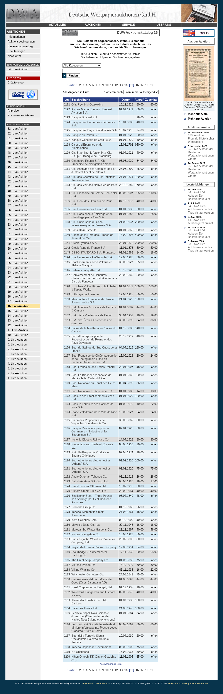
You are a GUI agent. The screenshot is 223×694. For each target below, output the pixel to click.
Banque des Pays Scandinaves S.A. (94, 130)
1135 (67, 201)
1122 (67, 109)
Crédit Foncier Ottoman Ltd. (88, 486)
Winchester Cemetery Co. (87, 574)
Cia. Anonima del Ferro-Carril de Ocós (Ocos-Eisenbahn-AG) (91, 581)
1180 (67, 524)
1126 (67, 135)
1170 (67, 460)
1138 (67, 222)
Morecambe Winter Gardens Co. (91, 529)
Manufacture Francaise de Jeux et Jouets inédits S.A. (93, 301)
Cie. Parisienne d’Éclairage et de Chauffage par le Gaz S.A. (92, 215)
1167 (67, 439)
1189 (67, 574)
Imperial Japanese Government (91, 647)
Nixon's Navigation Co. (85, 534)
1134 (67, 193)
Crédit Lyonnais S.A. (84, 243)
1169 (67, 452)
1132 (67, 177)
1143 (67, 252)
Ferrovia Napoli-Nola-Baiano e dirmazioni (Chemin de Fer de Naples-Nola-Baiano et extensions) (93, 616)
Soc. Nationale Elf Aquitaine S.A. (92, 391)
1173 (67, 481)
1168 (67, 444)
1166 (67, 428)
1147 (67, 275)
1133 (67, 185)
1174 (67, 486)
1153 (67, 320)
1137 (67, 214)
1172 (67, 476)
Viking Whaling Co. (83, 569)
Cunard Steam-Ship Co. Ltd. (89, 491)
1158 (67, 367)
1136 (67, 209)
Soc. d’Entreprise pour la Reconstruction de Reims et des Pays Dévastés (91, 339)
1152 (67, 315)
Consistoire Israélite (83, 230)
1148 (67, 286)
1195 (67, 613)
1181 (67, 529)
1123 (67, 117)
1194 (67, 608)
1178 (67, 512)
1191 (67, 587)
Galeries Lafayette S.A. (86, 270)
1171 (67, 468)
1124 (67, 122)
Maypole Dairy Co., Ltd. (86, 524)
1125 (67, 130)
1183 (67, 539)
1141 (67, 243)
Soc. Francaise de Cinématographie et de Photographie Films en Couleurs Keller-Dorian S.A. (94, 359)
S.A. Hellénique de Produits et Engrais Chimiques (90, 454)
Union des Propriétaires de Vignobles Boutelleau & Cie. (89, 421)
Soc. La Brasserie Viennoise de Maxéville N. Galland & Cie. (91, 376)
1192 (67, 592)
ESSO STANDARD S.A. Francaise (93, 252)
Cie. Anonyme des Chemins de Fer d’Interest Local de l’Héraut (93, 170)
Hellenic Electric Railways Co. (90, 439)
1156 (67, 347)
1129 (67, 152)
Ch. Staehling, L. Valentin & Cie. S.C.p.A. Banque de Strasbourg (91, 154)
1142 (67, 247)
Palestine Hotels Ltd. (84, 608)
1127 (67, 139)
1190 (67, 579)
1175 (67, 491)
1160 (67, 383)
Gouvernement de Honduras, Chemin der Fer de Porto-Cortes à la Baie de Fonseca (94, 278)
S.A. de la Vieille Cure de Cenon (91, 315)
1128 (67, 144)
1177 (67, 507)
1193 (67, 600)
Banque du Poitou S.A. (85, 135)
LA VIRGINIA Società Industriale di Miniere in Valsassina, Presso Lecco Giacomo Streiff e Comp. (94, 628)
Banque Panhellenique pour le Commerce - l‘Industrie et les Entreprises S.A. (90, 431)
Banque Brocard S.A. (84, 117)
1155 (67, 336)
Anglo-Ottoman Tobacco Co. (89, 476)
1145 (67, 262)
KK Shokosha (80, 651)
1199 (67, 651)
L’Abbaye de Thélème (85, 294)
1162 (67, 396)
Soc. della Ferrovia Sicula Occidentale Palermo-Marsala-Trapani (90, 639)
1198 (67, 647)
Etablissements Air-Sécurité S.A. (92, 257)
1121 (67, 104)
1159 (67, 375)
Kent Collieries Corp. (84, 520)
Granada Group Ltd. (83, 507)
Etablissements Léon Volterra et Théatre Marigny (91, 263)
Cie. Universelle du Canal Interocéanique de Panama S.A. (91, 223)
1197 (67, 635)
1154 (67, 328)
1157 (67, 355)
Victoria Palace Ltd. (83, 564)
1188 (67, 569)
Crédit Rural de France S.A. (88, 247)
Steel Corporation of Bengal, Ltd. (92, 587)
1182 (67, 534)
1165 (67, 420)
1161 (67, 391)
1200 (67, 656)
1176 (67, 495)
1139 (67, 230)
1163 (67, 404)
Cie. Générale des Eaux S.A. (89, 209)
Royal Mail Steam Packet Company (94, 547)
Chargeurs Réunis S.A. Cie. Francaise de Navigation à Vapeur (92, 162)
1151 (67, 307)
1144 (67, 257)
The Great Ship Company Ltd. (90, 560)
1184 (67, 547)
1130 (67, 160)
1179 (67, 520)
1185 (67, 552)
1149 (67, 294)
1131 (67, 168)
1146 (67, 270)
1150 (67, 299)
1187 (67, 564)
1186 (67, 560)
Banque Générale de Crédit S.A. (91, 139)
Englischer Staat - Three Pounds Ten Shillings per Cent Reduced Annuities (92, 499)
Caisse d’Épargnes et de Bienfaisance (86, 146)
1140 (67, 234)
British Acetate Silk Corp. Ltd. (90, 481)
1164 (67, 412)
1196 (67, 624)
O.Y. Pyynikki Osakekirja (87, 104)
